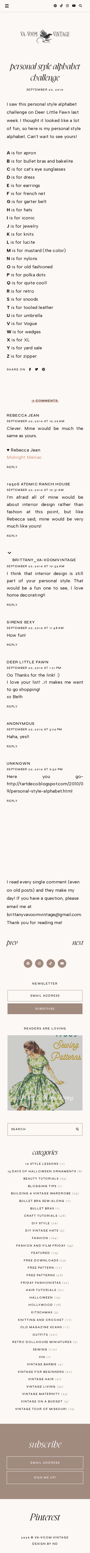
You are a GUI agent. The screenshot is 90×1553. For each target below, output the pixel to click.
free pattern (44, 1267)
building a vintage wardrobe (44, 1193)
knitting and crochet (44, 1320)
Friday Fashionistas (44, 1282)
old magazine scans (44, 1327)
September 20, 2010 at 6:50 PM (35, 769)
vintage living (44, 1386)
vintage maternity (44, 1394)
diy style (44, 1223)
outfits (44, 1334)
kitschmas (44, 1312)
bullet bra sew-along (44, 1201)
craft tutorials (44, 1215)
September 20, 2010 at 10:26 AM (36, 421)
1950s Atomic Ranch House (38, 484)
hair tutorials (44, 1290)
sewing (44, 1349)
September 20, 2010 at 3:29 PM (34, 729)
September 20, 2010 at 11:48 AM (35, 628)
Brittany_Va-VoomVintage (44, 560)
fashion (44, 1238)
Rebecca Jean (23, 415)
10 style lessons (44, 1164)
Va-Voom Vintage (52, 1537)
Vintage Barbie (44, 1364)
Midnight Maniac (24, 457)
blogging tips (44, 1186)
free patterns (44, 1275)
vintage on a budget (44, 1401)
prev (12, 942)
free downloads (44, 1260)
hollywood (44, 1305)
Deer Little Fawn (28, 662)
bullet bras (44, 1208)
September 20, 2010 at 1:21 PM (34, 668)
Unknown (18, 763)
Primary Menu (4, 6)
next (77, 942)
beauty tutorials (44, 1178)
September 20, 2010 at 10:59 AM (36, 566)
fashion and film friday (44, 1245)
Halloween (44, 1297)
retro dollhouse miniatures (44, 1342)
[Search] (77, 1129)
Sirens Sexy (21, 622)
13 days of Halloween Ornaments (44, 1171)
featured (44, 1253)
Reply (12, 467)
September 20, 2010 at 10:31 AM (35, 490)
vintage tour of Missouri (44, 1409)
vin (44, 1357)
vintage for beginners (44, 1372)
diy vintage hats (44, 1230)
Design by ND (45, 1543)
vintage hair (44, 1379)
